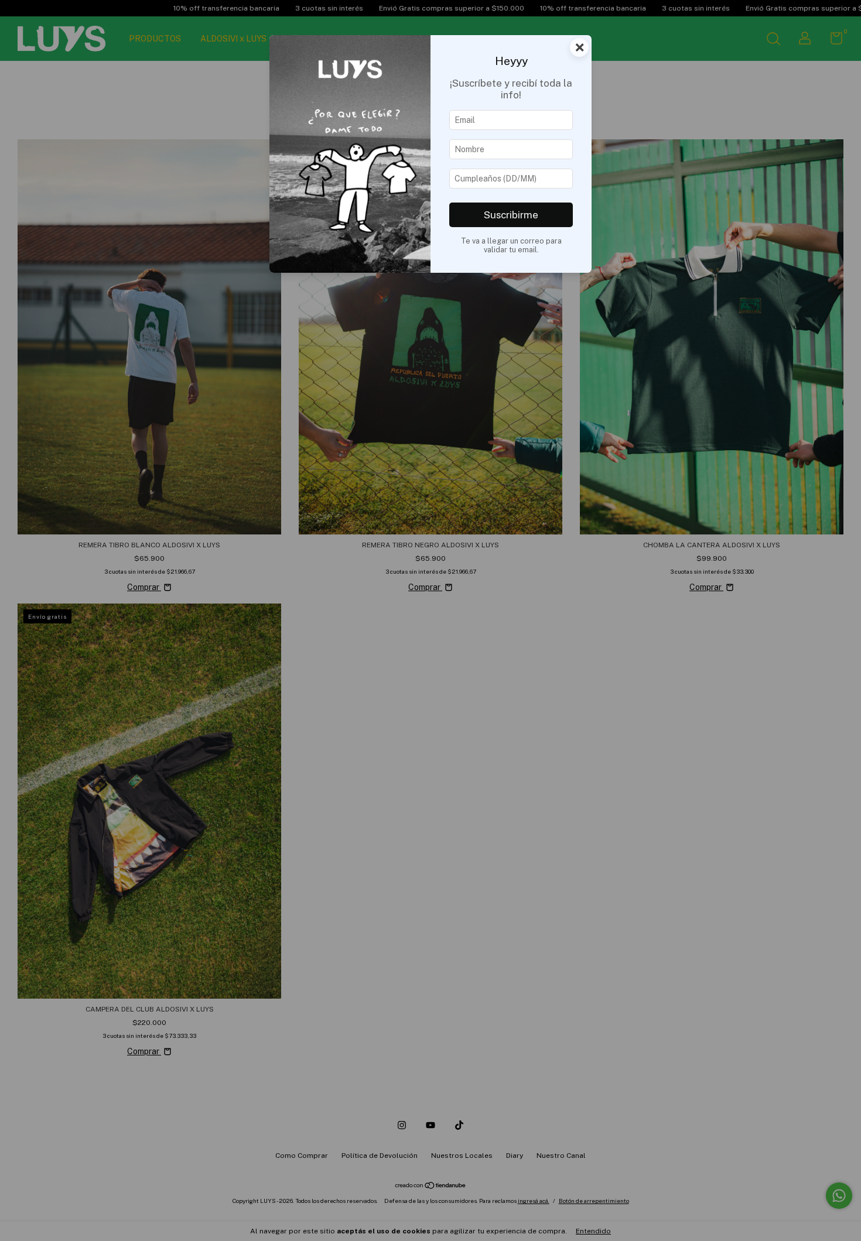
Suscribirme (511, 215)
